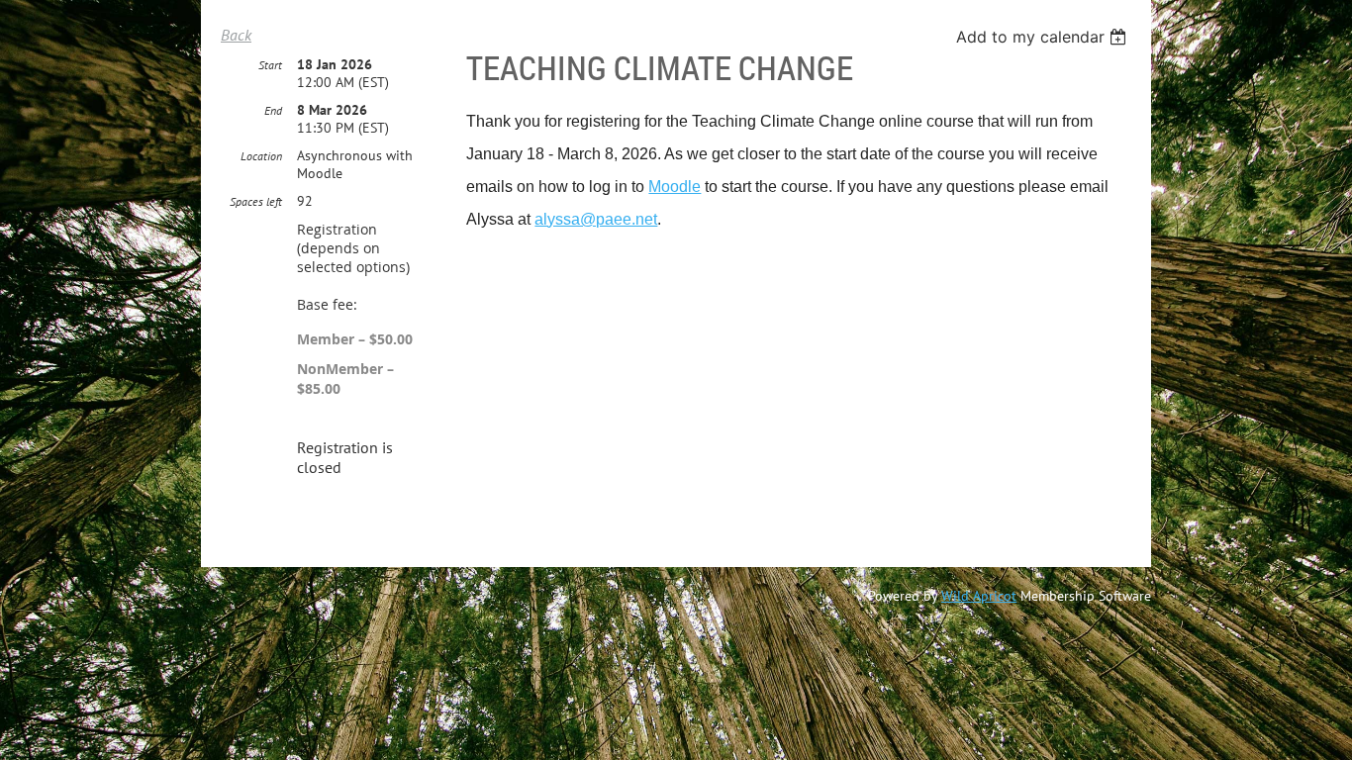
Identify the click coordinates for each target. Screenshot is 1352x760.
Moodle (674, 186)
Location (261, 155)
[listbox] (1043, 36)
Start (270, 64)
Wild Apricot (978, 596)
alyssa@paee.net (595, 219)
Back (236, 35)
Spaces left (256, 201)
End (273, 110)
